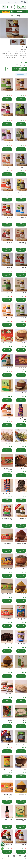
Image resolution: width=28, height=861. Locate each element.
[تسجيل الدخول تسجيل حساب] (11, 7)
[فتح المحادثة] (3, 844)
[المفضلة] (7, 7)
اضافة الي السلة (18, 69)
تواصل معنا (15, 2)
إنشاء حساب (3, 2)
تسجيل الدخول (8, 2)
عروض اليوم (5, 11)
